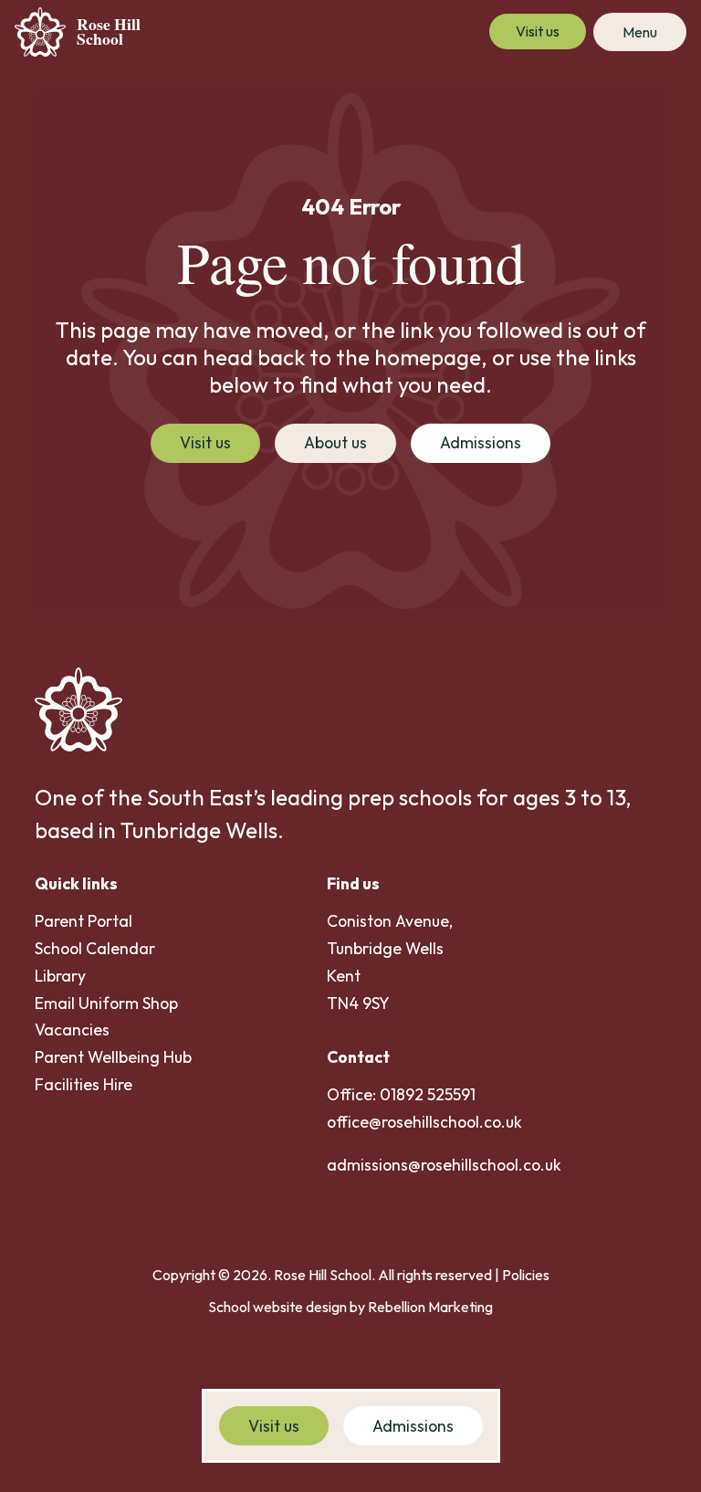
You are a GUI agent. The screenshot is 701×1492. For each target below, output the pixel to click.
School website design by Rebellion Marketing (350, 1307)
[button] (639, 32)
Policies (525, 1275)
